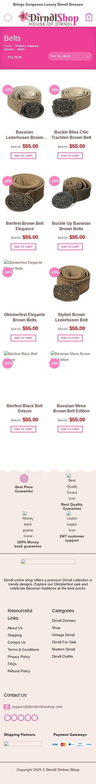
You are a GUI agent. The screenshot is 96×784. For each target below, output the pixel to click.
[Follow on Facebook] (7, 718)
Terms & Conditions (23, 649)
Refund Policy (19, 671)
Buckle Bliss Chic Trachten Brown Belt (71, 135)
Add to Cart (23, 155)
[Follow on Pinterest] (34, 718)
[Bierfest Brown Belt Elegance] (25, 193)
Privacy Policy (19, 657)
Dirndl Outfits (62, 656)
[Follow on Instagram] (14, 718)
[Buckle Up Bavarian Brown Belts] (71, 193)
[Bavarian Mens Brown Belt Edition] (71, 376)
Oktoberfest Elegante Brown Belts (24, 317)
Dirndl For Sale (64, 642)
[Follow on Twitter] (21, 718)
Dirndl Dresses (64, 620)
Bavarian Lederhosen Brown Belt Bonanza (24, 135)
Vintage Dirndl (63, 635)
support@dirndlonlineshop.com (37, 707)
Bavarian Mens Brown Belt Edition (71, 408)
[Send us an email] (28, 718)
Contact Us (17, 642)
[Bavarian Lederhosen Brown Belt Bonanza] (25, 102)
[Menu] (8, 18)
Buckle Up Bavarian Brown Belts (71, 226)
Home (7, 45)
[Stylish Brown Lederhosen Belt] (71, 285)
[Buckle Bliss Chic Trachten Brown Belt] (71, 102)
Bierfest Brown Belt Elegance (25, 226)
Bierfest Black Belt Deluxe (24, 408)
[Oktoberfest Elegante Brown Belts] (25, 285)
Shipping (15, 635)
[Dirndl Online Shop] (48, 18)
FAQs (12, 664)
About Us (15, 628)
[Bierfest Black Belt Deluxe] (25, 376)
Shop (56, 628)
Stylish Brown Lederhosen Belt (71, 317)
